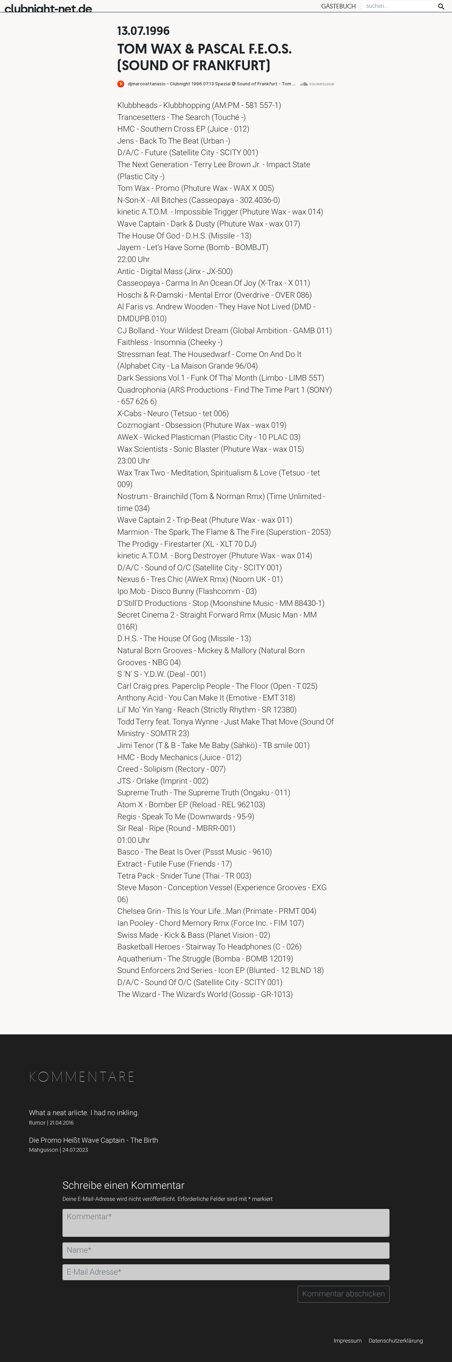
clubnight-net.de (48, 9)
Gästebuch (338, 6)
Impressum (348, 1341)
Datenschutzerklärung (396, 1341)
